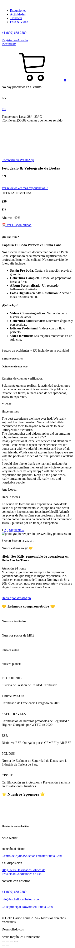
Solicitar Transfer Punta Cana (43, 856)
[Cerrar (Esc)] (3, 941)
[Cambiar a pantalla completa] (11, 941)
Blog (5, 870)
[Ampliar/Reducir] (16, 941)
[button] (34, 80)
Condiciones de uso (28, 874)
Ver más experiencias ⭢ (32, 188)
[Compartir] (7, 941)
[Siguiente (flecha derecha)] (7, 945)
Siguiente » (16, 530)
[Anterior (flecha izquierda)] (3, 945)
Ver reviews (9, 188)
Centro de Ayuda (13, 856)
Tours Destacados (19, 870)
